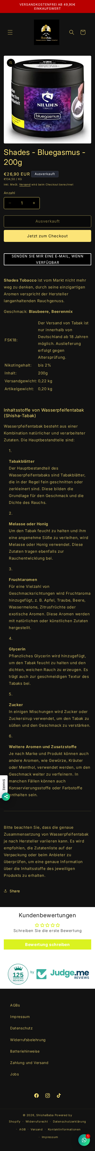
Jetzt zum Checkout (47, 236)
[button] (10, 32)
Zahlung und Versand (29, 1062)
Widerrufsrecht (37, 1121)
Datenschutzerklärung (69, 1121)
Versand (24, 184)
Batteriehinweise (25, 1051)
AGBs (15, 1005)
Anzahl (9, 193)
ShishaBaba (45, 1115)
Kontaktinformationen (64, 1129)
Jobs (14, 1074)
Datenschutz (21, 1028)
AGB (22, 1129)
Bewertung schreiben (47, 944)
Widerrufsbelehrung (28, 1040)
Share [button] (15, 891)
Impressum (20, 1016)
